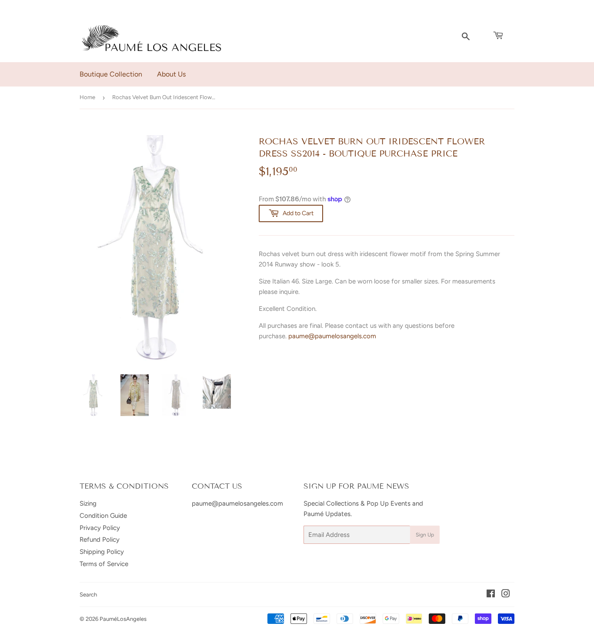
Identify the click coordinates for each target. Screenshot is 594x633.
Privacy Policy (100, 528)
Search (88, 594)
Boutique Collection (111, 74)
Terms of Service (104, 564)
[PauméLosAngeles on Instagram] (505, 595)
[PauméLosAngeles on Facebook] (490, 595)
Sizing (88, 503)
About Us (171, 74)
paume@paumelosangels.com (332, 336)
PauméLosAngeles (123, 619)
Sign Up (425, 535)
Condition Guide (103, 516)
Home (87, 97)
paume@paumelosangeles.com (237, 503)
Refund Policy (100, 539)
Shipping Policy (102, 552)
